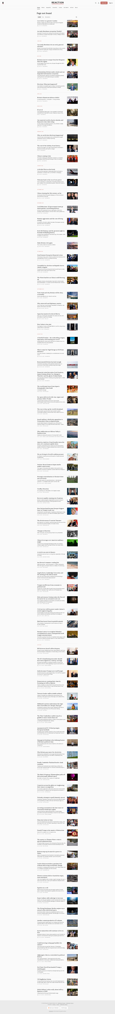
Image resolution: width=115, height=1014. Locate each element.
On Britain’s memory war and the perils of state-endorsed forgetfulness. (50, 456)
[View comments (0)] (48, 27)
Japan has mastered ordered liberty (48, 314)
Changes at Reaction (43, 531)
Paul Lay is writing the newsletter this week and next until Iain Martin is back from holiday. (50, 316)
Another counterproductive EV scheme (49, 920)
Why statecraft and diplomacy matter (49, 303)
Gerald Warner (48, 483)
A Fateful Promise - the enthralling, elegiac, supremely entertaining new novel (51, 338)
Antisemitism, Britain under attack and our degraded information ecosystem (51, 73)
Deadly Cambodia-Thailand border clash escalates (50, 763)
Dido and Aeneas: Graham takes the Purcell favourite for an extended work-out (51, 598)
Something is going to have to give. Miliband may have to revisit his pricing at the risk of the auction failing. (50, 708)
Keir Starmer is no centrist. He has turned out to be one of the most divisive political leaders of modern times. (51, 523)
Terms (57, 1004)
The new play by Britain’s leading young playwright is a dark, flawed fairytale (51, 378)
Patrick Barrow (46, 746)
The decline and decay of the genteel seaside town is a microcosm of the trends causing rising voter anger (49, 364)
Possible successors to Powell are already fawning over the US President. (50, 971)
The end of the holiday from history (48, 145)
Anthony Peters (46, 502)
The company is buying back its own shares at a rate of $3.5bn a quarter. (49, 623)
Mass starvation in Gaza (45, 820)
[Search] (95, 3)
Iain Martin (44, 25)
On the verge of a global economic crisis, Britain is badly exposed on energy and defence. (50, 124)
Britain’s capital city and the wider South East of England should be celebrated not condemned (50, 23)
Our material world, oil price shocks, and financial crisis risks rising (50, 121)
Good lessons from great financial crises (50, 255)
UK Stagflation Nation (44, 979)
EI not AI (40, 110)
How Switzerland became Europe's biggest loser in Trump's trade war (50, 509)
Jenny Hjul (47, 615)
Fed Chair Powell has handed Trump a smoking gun (49, 968)
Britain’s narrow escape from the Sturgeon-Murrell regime (51, 60)
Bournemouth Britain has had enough (49, 362)
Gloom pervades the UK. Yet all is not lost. (46, 296)
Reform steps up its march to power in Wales (49, 852)
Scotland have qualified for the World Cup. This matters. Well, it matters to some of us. (51, 235)
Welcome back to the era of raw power (49, 180)
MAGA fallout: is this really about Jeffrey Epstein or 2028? (50, 990)
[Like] (38, 405)
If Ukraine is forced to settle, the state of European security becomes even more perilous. (50, 223)
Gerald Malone (46, 403)
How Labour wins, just (44, 324)
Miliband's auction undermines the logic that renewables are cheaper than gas (50, 704)
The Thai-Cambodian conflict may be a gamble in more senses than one (49, 716)
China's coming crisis (44, 156)
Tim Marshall (48, 791)
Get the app (64, 1007)
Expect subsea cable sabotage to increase (50, 898)
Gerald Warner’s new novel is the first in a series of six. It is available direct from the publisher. (50, 342)
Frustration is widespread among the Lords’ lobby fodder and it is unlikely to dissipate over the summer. (51, 868)
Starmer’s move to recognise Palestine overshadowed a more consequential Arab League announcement (50, 633)
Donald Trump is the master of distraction (50, 830)
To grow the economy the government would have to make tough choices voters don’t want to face (50, 269)
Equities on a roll (42, 888)
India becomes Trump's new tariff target (50, 671)
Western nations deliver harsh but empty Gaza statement (50, 876)
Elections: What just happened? (47, 84)
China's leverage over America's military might (50, 541)
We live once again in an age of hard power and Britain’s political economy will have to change (50, 148)
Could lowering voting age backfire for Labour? (49, 943)
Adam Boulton (46, 525)
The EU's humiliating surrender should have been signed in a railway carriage (49, 659)
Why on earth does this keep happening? (50, 135)
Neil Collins (45, 626)
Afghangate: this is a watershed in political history (51, 956)
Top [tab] (43, 17)
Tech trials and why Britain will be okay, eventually (50, 293)
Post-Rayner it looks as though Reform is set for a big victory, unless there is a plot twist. (51, 326)
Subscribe (104, 3)
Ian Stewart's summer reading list (48, 562)
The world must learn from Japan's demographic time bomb (48, 387)
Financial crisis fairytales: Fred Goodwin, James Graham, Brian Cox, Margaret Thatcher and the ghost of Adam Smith (50, 374)
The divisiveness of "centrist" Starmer (49, 520)
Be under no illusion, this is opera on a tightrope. (48, 778)
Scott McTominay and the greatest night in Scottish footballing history (51, 231)
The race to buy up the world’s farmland (50, 409)
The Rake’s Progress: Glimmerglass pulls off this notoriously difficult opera (51, 775)
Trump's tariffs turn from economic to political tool (49, 586)
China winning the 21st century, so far (49, 193)
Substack (51, 1011)
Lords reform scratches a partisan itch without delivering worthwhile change (49, 864)
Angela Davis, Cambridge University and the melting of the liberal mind (50, 573)
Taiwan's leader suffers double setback (49, 693)
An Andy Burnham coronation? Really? (49, 31)
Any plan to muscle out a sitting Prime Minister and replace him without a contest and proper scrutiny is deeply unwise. (51, 33)
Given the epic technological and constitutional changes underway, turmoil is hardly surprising (50, 137)
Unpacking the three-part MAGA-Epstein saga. (47, 993)
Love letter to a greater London (47, 21)
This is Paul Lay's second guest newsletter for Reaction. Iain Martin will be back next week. (50, 306)
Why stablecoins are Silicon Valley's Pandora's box (48, 432)
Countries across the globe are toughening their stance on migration (50, 786)
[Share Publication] (98, 3)
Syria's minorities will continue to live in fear (50, 931)
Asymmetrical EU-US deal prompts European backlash (48, 729)
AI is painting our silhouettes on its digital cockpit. (48, 490)
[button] (38, 7)
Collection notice (63, 1004)
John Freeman (46, 448)
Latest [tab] (39, 17)
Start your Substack (54, 1007)
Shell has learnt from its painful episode (50, 621)
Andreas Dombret (60, 436)
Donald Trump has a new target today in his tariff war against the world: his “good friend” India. (51, 673)
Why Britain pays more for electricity (49, 752)
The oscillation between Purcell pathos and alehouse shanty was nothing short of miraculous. (51, 601)
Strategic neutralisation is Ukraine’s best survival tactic (50, 477)
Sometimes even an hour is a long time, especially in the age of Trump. (51, 554)
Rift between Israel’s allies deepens (48, 648)
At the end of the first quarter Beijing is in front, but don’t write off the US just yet (50, 195)
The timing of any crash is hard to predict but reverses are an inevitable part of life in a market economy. (51, 257)
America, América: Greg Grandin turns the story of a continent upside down (50, 443)
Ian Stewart (45, 567)
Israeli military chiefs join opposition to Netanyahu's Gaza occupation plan (50, 420)
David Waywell (46, 492)
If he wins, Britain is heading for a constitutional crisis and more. (50, 354)
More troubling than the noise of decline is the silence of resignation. (50, 744)
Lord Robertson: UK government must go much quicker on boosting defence (50, 207)
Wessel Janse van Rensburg (48, 436)
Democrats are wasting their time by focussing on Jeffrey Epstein (49, 682)
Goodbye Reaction (43, 489)
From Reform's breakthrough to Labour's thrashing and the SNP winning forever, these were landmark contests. (50, 86)
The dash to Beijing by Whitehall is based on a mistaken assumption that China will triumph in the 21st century (50, 158)
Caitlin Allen (45, 391)
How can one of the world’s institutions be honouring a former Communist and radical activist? (49, 577)
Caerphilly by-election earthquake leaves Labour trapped (50, 266)
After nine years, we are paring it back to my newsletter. (50, 532)
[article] (57, 24)
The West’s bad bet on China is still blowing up (51, 278)
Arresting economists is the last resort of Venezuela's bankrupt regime (50, 808)
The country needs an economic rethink (46, 244)
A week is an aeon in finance (46, 552)
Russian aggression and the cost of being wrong (50, 219)
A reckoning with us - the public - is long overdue (48, 99)
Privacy (54, 1004)
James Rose (45, 413)
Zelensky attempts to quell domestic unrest (51, 797)
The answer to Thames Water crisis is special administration (49, 840)
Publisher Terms (69, 1003)
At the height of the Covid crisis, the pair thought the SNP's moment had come (50, 64)
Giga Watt (45, 710)
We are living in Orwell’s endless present (50, 454)
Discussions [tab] (47, 17)
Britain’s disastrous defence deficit (48, 97)
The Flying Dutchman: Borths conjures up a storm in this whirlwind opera (51, 909)
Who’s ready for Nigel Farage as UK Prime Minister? (50, 350)
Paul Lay (47, 308)
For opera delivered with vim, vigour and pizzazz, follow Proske (50, 398)
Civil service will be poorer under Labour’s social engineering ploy (51, 610)
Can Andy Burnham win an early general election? (50, 45)
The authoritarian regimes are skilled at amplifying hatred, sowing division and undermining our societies (50, 76)
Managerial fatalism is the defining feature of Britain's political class (51, 741)
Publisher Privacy (61, 1003)
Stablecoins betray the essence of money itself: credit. (49, 435)
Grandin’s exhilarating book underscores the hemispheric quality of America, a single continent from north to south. (50, 446)
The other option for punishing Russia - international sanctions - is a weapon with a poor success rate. (49, 480)
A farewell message (41, 390)
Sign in (111, 3)
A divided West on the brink (46, 169)
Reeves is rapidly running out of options (50, 498)
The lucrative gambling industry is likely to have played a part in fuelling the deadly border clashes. (51, 720)
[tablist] (44, 17)
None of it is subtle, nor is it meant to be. (46, 832)
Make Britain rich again (45, 243)
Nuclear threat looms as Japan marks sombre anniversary (49, 465)
